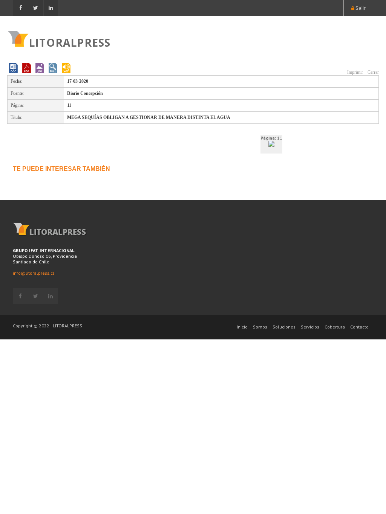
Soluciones (284, 327)
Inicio (242, 327)
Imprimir (354, 72)
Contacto (359, 327)
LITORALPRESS (69, 41)
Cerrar (372, 72)
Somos (260, 327)
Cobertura (335, 327)
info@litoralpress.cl (33, 273)
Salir (360, 8)
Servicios (310, 327)
